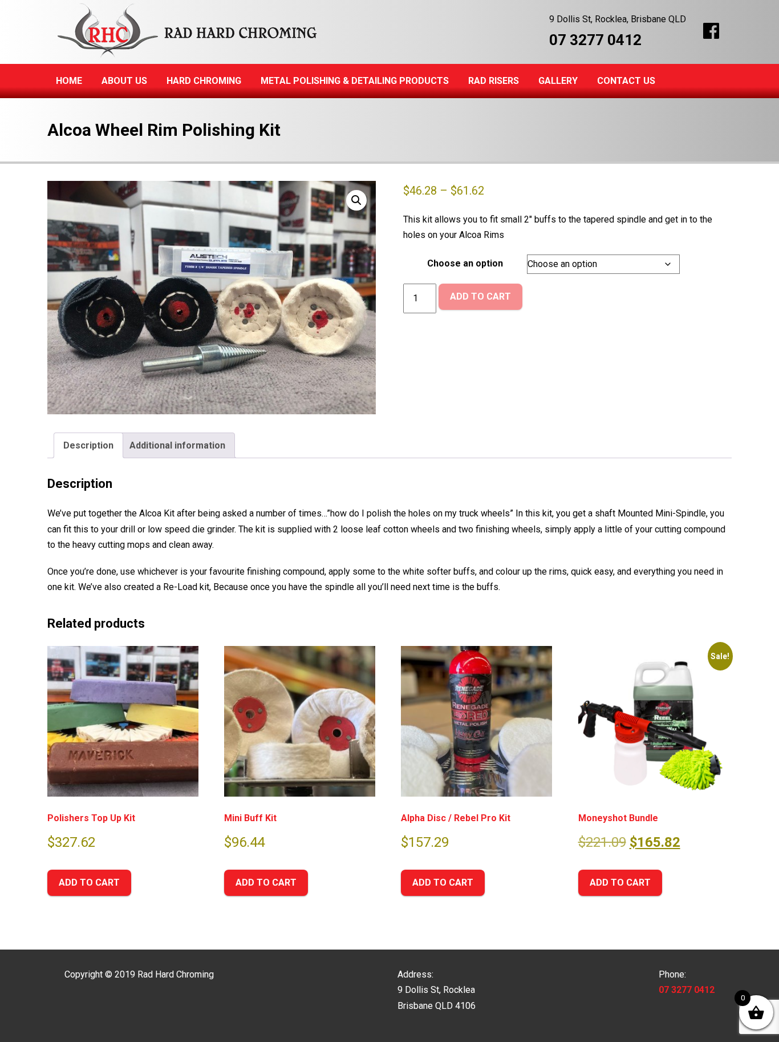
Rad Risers (493, 80)
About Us (124, 80)
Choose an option (465, 263)
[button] (356, 200)
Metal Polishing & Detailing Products (355, 80)
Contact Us (626, 80)
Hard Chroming (204, 80)
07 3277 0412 (595, 40)
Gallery (558, 80)
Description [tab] (88, 445)
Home (69, 80)
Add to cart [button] (89, 882)
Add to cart (480, 296)
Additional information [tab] (177, 445)
